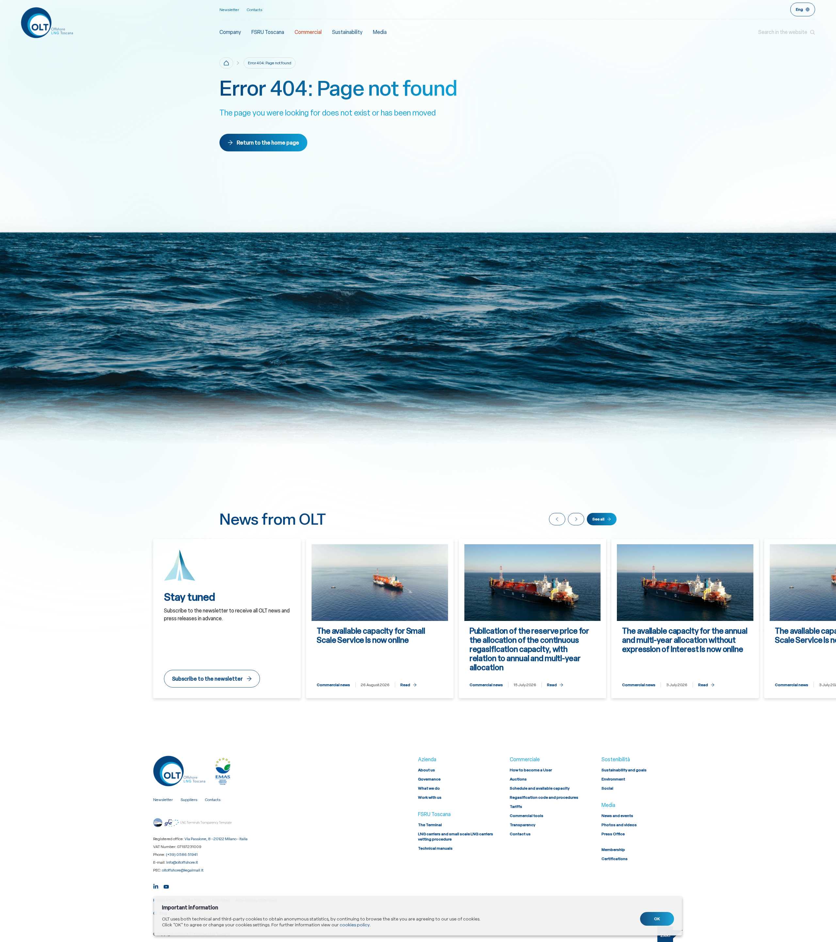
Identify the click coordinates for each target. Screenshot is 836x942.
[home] (226, 63)
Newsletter (229, 9)
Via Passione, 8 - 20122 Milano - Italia (216, 839)
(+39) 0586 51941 (182, 854)
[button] (786, 32)
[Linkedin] (155, 885)
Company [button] (230, 32)
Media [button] (380, 32)
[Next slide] (576, 519)
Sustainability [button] (347, 32)
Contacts (254, 9)
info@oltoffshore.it (182, 862)
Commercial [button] (308, 32)
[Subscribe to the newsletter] (226, 618)
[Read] (379, 618)
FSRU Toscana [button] (267, 32)
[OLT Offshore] (120, 22)
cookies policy (354, 925)
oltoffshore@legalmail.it (182, 870)
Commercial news (333, 684)
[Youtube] (166, 885)
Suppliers (189, 799)
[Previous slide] (557, 519)
